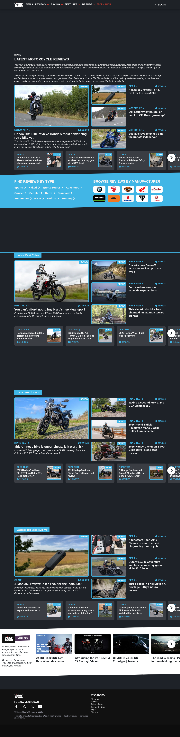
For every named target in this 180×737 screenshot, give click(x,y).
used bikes (131, 65)
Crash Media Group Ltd (26, 712)
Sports (18, 187)
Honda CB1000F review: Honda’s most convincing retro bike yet (50, 135)
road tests (59, 75)
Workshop (104, 4)
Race (37, 198)
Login (93, 709)
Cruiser (19, 193)
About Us (95, 699)
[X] (33, 707)
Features (71, 4)
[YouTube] (41, 707)
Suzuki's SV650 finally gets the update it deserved (146, 135)
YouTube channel (11, 663)
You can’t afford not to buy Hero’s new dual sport (49, 309)
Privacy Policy (97, 704)
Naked (33, 187)
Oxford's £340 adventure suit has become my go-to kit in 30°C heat (81, 160)
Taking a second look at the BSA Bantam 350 (146, 404)
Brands (87, 4)
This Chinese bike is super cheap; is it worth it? (48, 446)
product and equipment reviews (99, 65)
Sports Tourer (51, 187)
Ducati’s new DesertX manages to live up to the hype (145, 268)
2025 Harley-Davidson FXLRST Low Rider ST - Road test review (29, 473)
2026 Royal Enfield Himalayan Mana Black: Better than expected (144, 428)
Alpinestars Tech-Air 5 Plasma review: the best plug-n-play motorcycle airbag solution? (29, 160)
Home (17, 55)
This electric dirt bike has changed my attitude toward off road (147, 312)
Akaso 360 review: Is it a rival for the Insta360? (144, 91)
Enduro (51, 198)
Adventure (72, 187)
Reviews (40, 4)
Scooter (34, 193)
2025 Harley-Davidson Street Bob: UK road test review (81, 473)
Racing (55, 4)
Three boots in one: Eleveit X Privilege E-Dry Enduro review (132, 160)
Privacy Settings (98, 707)
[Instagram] (25, 707)
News (29, 4)
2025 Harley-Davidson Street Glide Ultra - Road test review (147, 450)
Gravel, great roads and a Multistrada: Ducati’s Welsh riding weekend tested (132, 610)
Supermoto (21, 198)
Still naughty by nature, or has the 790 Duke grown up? (147, 113)
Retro (48, 193)
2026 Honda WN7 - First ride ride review (131, 334)
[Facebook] (17, 707)
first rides (120, 65)
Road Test (21, 443)
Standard (64, 193)
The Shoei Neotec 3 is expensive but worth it (28, 609)
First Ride (20, 306)
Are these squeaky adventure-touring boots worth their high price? (81, 610)
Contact (94, 701)
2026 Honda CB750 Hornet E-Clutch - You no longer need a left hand (81, 336)
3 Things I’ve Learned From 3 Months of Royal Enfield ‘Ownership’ (131, 473)
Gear (132, 86)
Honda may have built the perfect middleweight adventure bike (30, 336)
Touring (67, 198)
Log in (162, 5)
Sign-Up (94, 712)
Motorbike (21, 130)
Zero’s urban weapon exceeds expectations (143, 289)
